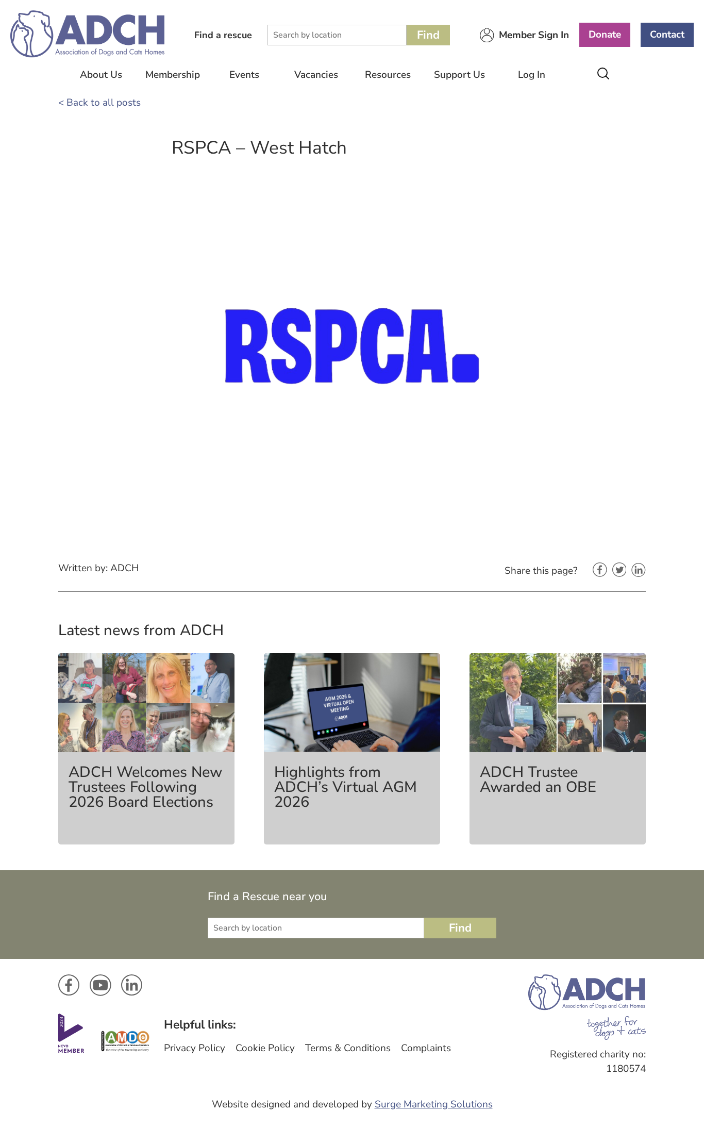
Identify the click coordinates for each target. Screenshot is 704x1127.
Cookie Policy (265, 1048)
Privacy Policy (194, 1048)
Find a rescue (223, 35)
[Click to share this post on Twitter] (619, 570)
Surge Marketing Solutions (434, 1104)
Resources (388, 74)
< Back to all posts (99, 102)
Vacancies (316, 74)
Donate (605, 34)
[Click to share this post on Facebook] (600, 570)
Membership (172, 74)
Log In (531, 74)
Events (244, 74)
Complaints (426, 1048)
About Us (101, 74)
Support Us (459, 74)
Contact (667, 34)
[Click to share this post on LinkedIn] (638, 571)
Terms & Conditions (348, 1048)
